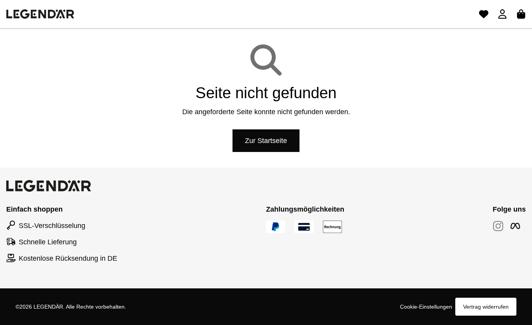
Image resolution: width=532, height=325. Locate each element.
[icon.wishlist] (483, 14)
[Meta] (515, 226)
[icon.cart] (521, 14)
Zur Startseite (266, 141)
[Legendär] (40, 14)
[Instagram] (498, 226)
